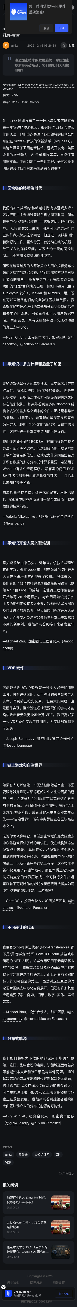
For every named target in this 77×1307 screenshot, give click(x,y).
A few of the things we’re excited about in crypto (38, 86)
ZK (58, 1154)
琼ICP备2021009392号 (36, 1301)
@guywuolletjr (17, 1122)
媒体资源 (36, 1282)
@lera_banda (14, 523)
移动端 (23, 1154)
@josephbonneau (17, 745)
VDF (8, 1162)
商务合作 (59, 1282)
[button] (71, 7)
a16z (8, 1154)
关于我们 (13, 1282)
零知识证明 (41, 1154)
